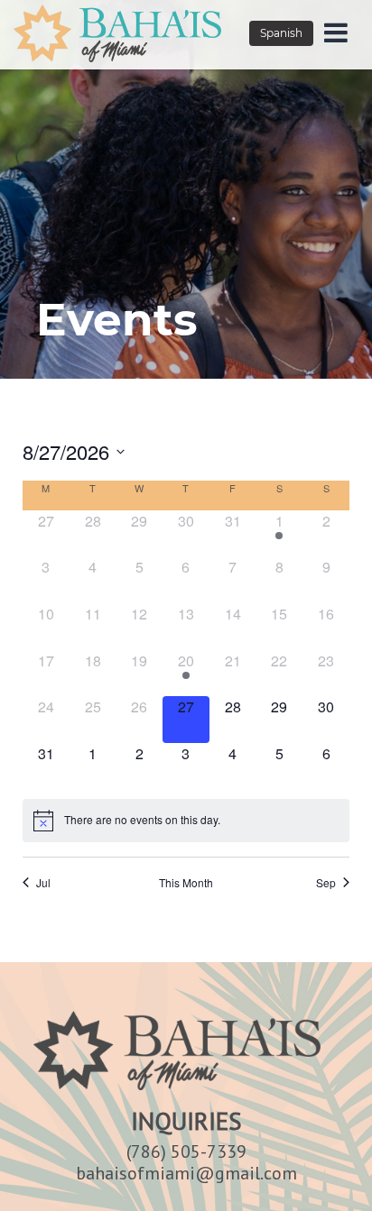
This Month (186, 883)
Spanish (281, 33)
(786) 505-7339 (186, 1151)
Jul (43, 883)
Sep (326, 883)
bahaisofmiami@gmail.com (186, 1173)
